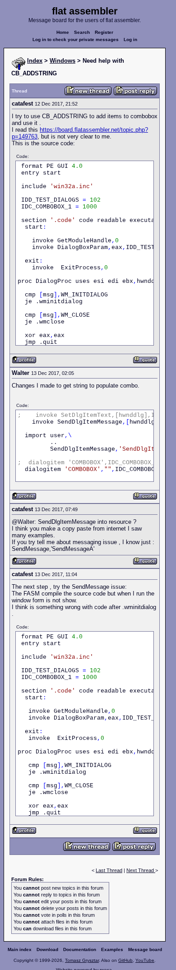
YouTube (144, 960)
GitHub (125, 960)
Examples (112, 949)
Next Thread (140, 870)
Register (104, 32)
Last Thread (109, 870)
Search (82, 32)
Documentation (79, 949)
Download (47, 949)
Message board (145, 949)
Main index (20, 949)
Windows (62, 60)
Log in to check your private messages (75, 39)
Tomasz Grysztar (82, 960)
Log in (130, 39)
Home (62, 32)
